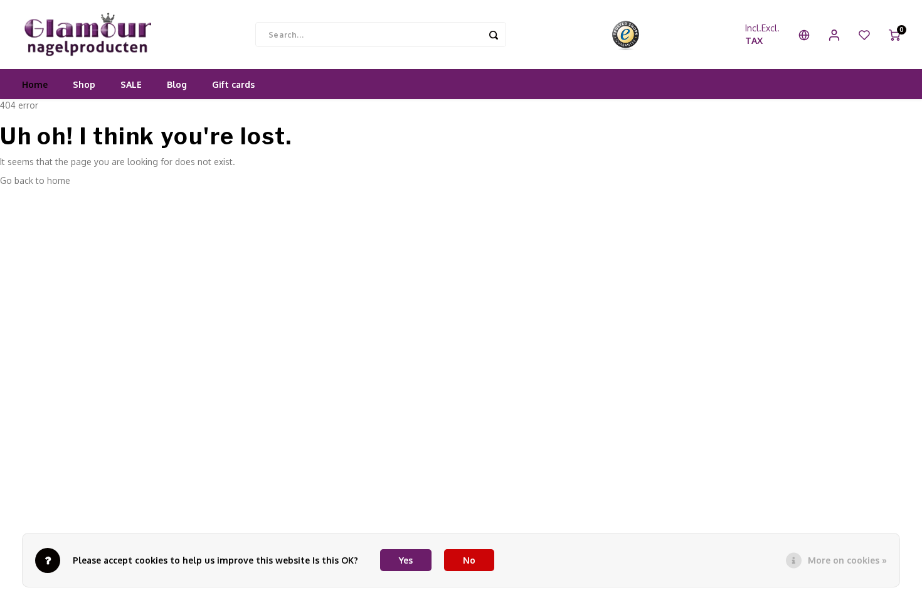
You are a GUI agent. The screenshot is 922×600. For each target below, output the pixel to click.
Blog (177, 84)
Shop (84, 84)
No (469, 560)
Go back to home (35, 180)
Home (35, 84)
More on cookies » (847, 560)
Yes (406, 560)
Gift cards (233, 84)
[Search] (493, 34)
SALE (131, 84)
